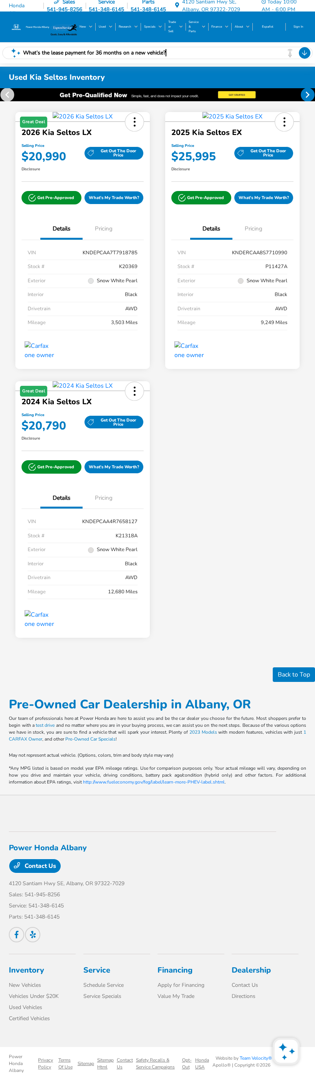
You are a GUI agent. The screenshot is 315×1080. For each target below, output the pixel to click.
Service (96, 970)
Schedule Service (103, 985)
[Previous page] (6, 95)
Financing (175, 970)
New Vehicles (25, 985)
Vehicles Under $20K (34, 996)
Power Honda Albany (16, 1063)
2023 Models (203, 732)
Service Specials (102, 996)
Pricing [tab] (104, 228)
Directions (243, 996)
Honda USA (202, 1063)
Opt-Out (187, 1063)
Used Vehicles (25, 1007)
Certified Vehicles (29, 1018)
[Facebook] (16, 934)
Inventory (26, 970)
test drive (45, 725)
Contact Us (39, 866)
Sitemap (86, 1063)
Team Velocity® (256, 1058)
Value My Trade (176, 996)
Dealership (251, 970)
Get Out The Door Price (118, 153)
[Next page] (308, 95)
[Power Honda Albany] (29, 26)
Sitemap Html (105, 1063)
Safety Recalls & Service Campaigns (155, 1063)
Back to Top (294, 674)
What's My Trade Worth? (114, 198)
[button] (51, 197)
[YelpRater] (32, 934)
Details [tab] (61, 228)
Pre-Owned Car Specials (90, 739)
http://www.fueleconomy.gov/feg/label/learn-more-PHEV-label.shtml (154, 782)
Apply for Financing (181, 985)
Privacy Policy (45, 1063)
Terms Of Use (65, 1063)
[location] (177, 5)
